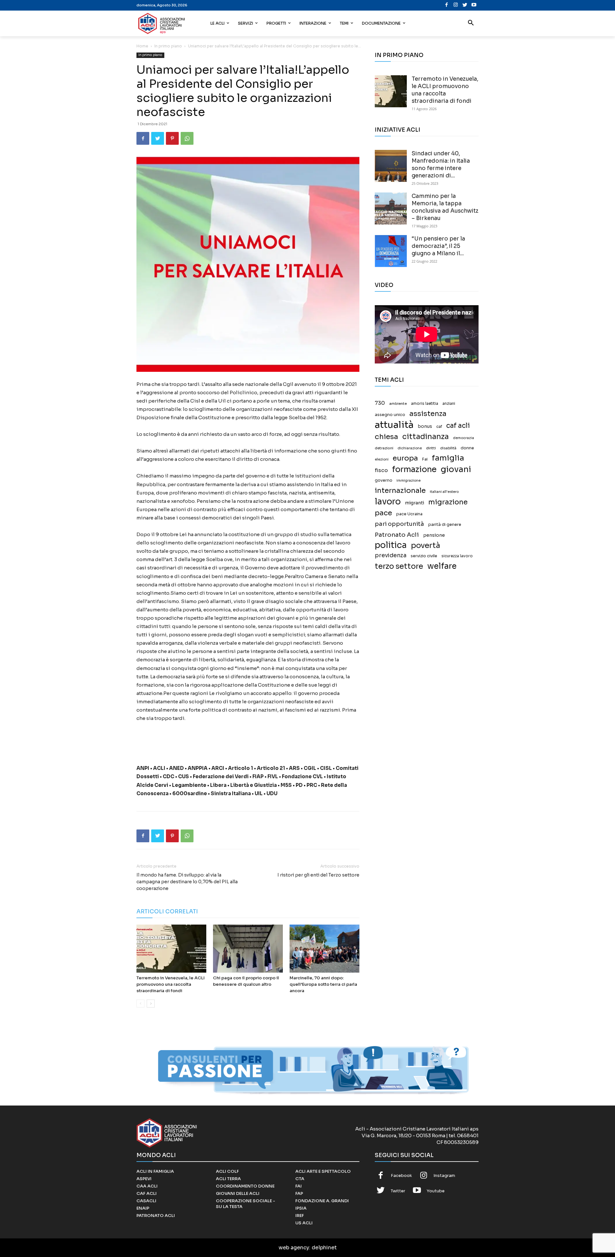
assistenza (428, 413)
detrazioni (384, 448)
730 (380, 403)
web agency (294, 1247)
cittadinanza (425, 436)
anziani (448, 403)
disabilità (448, 448)
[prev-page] (140, 1004)
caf (439, 426)
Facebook (401, 1175)
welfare (441, 566)
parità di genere (444, 524)
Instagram (444, 1175)
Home (142, 46)
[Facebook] (446, 5)
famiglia (448, 458)
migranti (414, 503)
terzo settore (399, 566)
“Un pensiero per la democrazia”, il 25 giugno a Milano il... (438, 246)
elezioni (382, 459)
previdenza (390, 555)
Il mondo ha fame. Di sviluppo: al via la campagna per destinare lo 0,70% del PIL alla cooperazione (187, 881)
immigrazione (409, 480)
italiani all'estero (444, 492)
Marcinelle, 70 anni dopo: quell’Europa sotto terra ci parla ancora (323, 984)
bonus (425, 426)
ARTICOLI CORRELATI (167, 911)
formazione (414, 469)
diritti (431, 448)
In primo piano (168, 46)
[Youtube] (474, 5)
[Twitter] (465, 5)
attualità (394, 424)
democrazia (463, 438)
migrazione (448, 502)
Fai (425, 459)
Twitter (398, 1191)
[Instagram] (455, 5)
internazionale (400, 490)
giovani (456, 469)
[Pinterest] (172, 138)
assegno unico (390, 414)
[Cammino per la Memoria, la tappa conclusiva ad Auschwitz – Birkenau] (391, 208)
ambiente (398, 403)
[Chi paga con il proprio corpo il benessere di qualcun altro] (248, 949)
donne (467, 448)
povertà (425, 545)
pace (383, 513)
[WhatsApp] (187, 138)
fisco (381, 470)
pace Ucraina (409, 514)
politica (391, 545)
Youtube (436, 1191)
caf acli (458, 425)
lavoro (388, 501)
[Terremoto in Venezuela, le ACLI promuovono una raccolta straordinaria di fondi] (171, 949)
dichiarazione (410, 448)
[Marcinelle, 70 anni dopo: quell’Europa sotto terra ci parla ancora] (324, 949)
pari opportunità (399, 524)
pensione (434, 535)
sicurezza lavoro (457, 556)
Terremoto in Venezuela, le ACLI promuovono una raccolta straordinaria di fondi (170, 984)
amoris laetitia (424, 403)
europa (405, 458)
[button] (471, 23)
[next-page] (151, 1004)
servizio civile (424, 556)
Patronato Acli (397, 534)
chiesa (386, 436)
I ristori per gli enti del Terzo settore (318, 875)
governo (383, 480)
